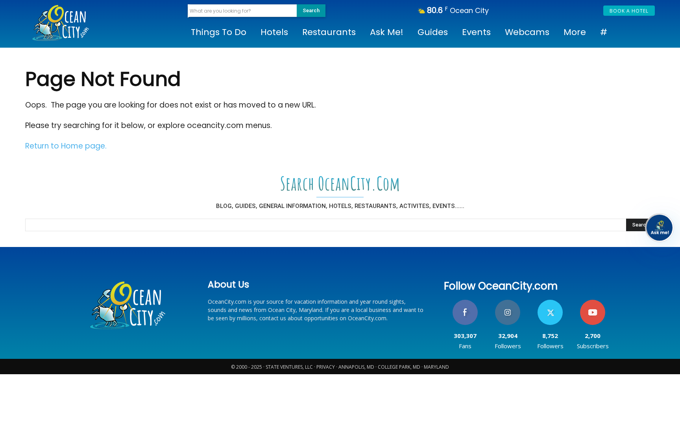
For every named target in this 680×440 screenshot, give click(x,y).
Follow (508, 303)
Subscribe (592, 303)
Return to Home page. (66, 146)
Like (465, 303)
